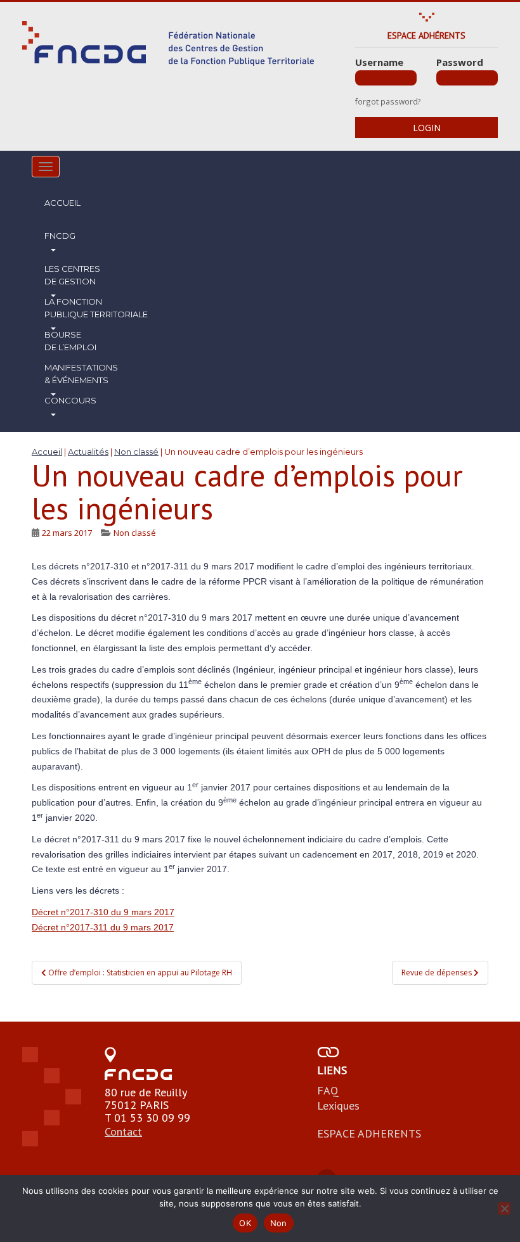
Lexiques (338, 1105)
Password (459, 62)
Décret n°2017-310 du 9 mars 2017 (103, 912)
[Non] (504, 1208)
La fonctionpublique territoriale (96, 307)
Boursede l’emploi (70, 340)
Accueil (62, 203)
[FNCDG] (168, 43)
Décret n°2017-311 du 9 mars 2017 (103, 927)
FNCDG (59, 236)
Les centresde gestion (72, 274)
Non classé (135, 532)
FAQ (328, 1090)
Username (379, 62)
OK (245, 1223)
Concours (70, 400)
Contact (123, 1131)
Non (278, 1223)
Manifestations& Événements (81, 373)
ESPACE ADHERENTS (369, 1133)
